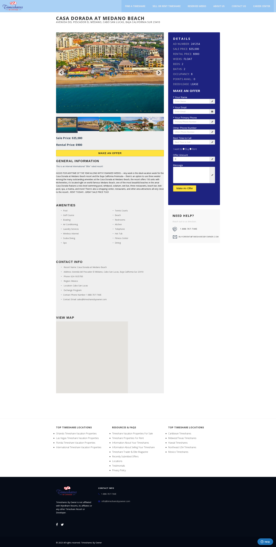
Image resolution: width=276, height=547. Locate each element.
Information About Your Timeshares (130, 442)
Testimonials (118, 465)
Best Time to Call (182, 138)
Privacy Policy (119, 470)
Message (178, 165)
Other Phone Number (185, 127)
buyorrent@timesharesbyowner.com (197, 236)
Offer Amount (180, 155)
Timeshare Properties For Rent (128, 438)
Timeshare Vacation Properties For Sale (132, 433)
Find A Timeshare (135, 6)
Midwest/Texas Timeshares (182, 438)
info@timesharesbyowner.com (116, 501)
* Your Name (180, 97)
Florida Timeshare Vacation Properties (75, 442)
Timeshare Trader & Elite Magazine (130, 451)
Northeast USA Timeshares (182, 447)
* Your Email (179, 107)
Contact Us (239, 6)
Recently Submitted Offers (125, 456)
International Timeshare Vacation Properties (78, 447)
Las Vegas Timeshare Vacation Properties (77, 438)
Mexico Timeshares (178, 451)
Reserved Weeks (197, 6)
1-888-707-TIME (93, 294)
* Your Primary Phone (185, 117)
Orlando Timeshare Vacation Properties (76, 433)
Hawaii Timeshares (178, 442)
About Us (219, 6)
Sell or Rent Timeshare (167, 6)
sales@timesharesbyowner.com (92, 299)
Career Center (261, 6)
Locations (117, 461)
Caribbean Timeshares (179, 433)
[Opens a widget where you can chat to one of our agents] (265, 542)
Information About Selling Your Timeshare (133, 447)
